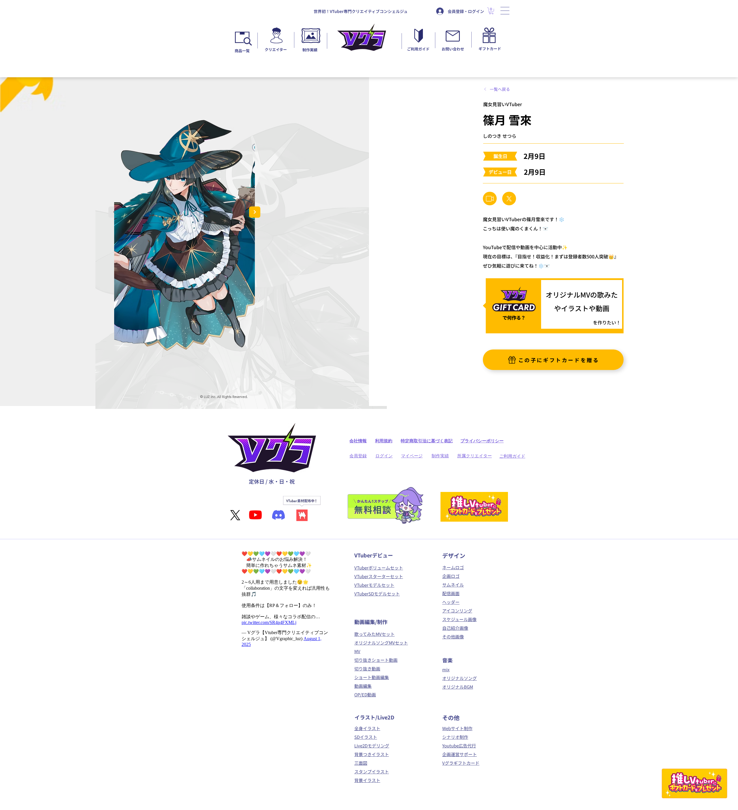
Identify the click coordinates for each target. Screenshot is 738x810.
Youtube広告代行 (459, 746)
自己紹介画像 (455, 628)
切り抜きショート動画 (376, 660)
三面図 (360, 763)
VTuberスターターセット (378, 576)
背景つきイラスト (371, 754)
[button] (504, 10)
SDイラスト (365, 737)
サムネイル (453, 585)
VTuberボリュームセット (378, 568)
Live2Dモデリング (371, 746)
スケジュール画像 (459, 619)
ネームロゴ (453, 567)
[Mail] (509, 198)
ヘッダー (451, 602)
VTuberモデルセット (374, 585)
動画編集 (363, 686)
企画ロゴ (451, 576)
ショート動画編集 (371, 677)
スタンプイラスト (371, 771)
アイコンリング (457, 611)
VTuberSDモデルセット (377, 594)
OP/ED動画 (365, 694)
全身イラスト (367, 728)
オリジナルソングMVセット (381, 643)
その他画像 (453, 637)
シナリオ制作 (455, 737)
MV (357, 651)
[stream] (490, 198)
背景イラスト (367, 780)
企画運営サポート (459, 754)
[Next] (254, 212)
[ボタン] (276, 37)
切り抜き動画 (367, 669)
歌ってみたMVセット (374, 634)
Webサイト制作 (457, 728)
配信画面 (451, 593)
